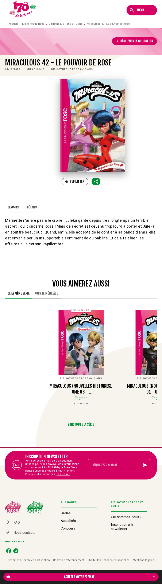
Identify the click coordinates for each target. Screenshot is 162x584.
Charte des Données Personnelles (109, 560)
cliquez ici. (63, 474)
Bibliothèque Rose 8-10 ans (65, 23)
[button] (134, 41)
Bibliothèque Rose (33, 23)
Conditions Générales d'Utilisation (29, 560)
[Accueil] (22, 10)
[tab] (14, 207)
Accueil (13, 23)
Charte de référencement (68, 560)
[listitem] (8, 550)
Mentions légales (143, 560)
